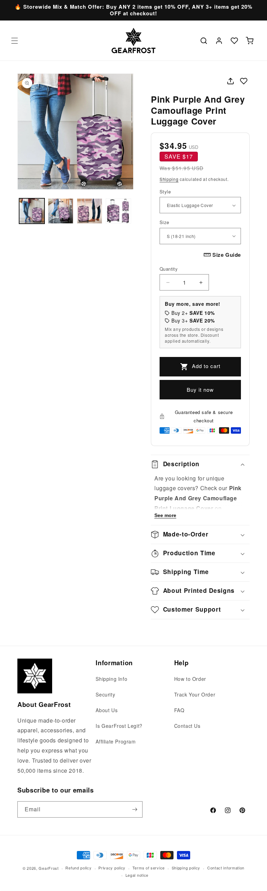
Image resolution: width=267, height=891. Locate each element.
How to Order (190, 678)
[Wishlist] (234, 40)
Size (164, 222)
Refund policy (78, 867)
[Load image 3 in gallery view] (89, 211)
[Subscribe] (134, 809)
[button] (14, 40)
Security (105, 694)
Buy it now (200, 389)
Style (165, 191)
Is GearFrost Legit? (119, 725)
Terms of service (148, 867)
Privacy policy (112, 867)
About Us (107, 710)
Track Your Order (195, 694)
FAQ (179, 710)
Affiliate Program (116, 741)
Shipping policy (186, 867)
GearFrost (48, 868)
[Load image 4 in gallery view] (118, 211)
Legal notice (137, 875)
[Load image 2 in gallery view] (60, 211)
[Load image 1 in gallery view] (31, 211)
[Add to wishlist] (244, 81)
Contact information (225, 867)
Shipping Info (111, 678)
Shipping (169, 179)
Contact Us (187, 725)
